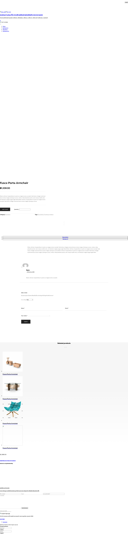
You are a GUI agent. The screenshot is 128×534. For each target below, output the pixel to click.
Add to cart (5, 209)
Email (67, 308)
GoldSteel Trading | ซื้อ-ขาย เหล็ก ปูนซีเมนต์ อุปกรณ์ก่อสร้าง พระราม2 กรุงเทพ (21, 15)
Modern (51, 214)
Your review (24, 316)
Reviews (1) (65, 239)
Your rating (24, 299)
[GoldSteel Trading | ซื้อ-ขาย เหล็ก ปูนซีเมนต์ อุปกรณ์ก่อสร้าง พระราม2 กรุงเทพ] (3, 12)
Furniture (8, 214)
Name (23, 308)
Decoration (41, 214)
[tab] (65, 239)
